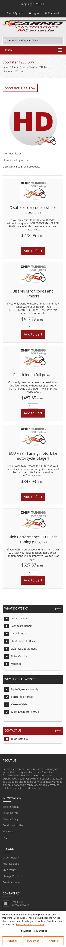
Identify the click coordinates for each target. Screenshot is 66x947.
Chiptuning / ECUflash (23, 641)
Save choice (33, 941)
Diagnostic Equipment (24, 648)
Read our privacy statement (30, 924)
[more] (58, 608)
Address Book (11, 863)
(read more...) (32, 788)
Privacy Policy (10, 819)
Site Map (8, 831)
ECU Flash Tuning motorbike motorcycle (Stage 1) (33, 456)
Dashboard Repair (21, 626)
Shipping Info (10, 813)
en (37, 4)
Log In (35, 13)
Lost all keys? (18, 633)
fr (42, 4)
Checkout (53, 13)
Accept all (54, 941)
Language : (27, 4)
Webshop (16, 663)
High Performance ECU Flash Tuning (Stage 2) (33, 539)
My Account (9, 870)
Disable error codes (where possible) (33, 210)
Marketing (42, 931)
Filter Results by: (12, 153)
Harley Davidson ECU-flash (35, 67)
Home (6, 67)
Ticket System (11, 806)
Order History (11, 857)
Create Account (12, 882)
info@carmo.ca (19, 738)
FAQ (5, 837)
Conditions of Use (13, 825)
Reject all (12, 941)
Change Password (13, 876)
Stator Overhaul (20, 656)
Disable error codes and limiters (33, 294)
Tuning (15, 67)
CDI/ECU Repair (20, 618)
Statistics (26, 931)
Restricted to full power (33, 374)
